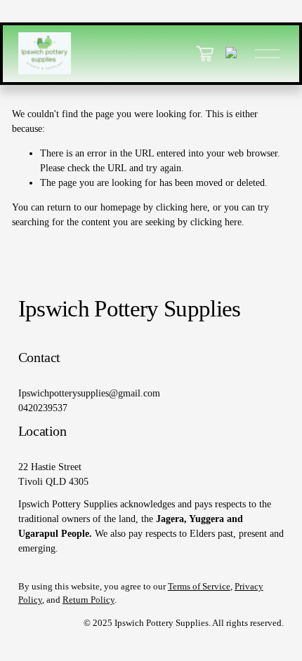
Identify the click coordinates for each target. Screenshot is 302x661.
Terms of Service (199, 587)
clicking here (181, 207)
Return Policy (88, 600)
